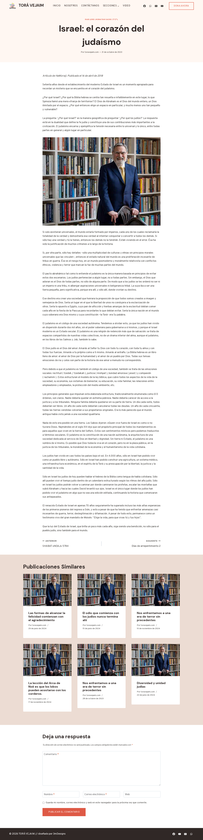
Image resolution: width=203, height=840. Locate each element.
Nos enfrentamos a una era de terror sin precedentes (153, 616)
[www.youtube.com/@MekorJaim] (162, 5)
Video (126, 5)
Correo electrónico (95, 794)
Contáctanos (90, 5)
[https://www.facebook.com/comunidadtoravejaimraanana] (144, 5)
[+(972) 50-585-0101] (191, 834)
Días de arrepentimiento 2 (146, 544)
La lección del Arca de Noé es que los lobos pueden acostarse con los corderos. (47, 688)
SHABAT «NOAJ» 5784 (56, 544)
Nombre (49, 794)
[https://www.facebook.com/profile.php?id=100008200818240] (173, 834)
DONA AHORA (181, 6)
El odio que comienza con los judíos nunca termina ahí (101, 616)
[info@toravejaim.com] (156, 5)
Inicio (57, 5)
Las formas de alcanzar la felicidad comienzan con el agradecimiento (46, 616)
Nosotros (71, 5)
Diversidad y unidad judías (151, 684)
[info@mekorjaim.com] (185, 834)
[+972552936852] (150, 5)
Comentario (51, 754)
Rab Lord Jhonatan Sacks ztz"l (101, 19)
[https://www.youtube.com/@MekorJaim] (179, 834)
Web (127, 794)
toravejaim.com (92, 52)
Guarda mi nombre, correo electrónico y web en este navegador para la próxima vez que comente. (96, 802)
